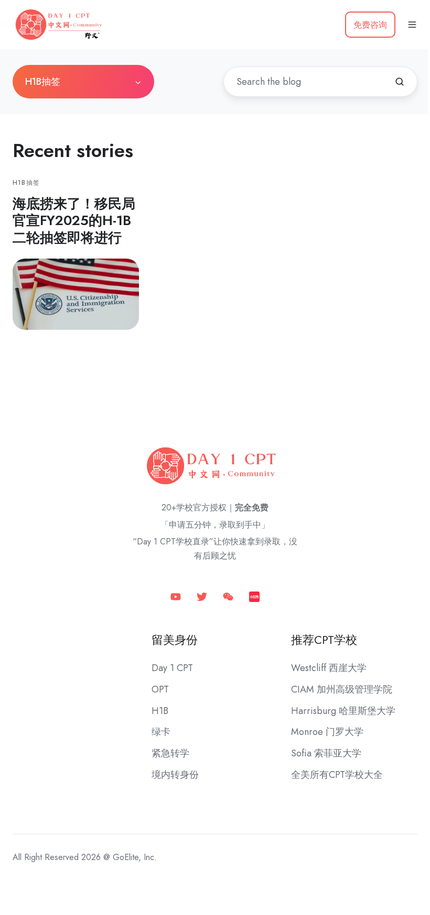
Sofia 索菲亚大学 (326, 753)
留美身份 (175, 640)
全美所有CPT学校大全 (337, 775)
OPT (160, 689)
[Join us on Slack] (202, 596)
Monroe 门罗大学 (327, 732)
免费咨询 (370, 25)
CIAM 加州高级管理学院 (341, 689)
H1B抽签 (26, 182)
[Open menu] (412, 24)
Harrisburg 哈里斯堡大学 (343, 711)
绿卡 (161, 732)
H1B (160, 711)
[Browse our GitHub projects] (228, 596)
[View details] (175, 596)
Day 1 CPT (172, 668)
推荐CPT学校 (324, 640)
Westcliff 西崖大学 (329, 668)
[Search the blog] (399, 81)
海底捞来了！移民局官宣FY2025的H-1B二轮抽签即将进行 (74, 221)
